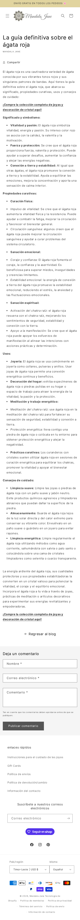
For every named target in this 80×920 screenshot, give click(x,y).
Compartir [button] (13, 62)
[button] (7, 16)
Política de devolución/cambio (27, 782)
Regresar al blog (42, 634)
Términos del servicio (31, 906)
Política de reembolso (32, 900)
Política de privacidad (60, 900)
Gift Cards (14, 765)
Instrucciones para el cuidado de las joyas (35, 757)
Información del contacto (23, 790)
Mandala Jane (37, 896)
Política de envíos (19, 774)
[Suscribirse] (68, 818)
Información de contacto (41, 912)
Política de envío (55, 906)
